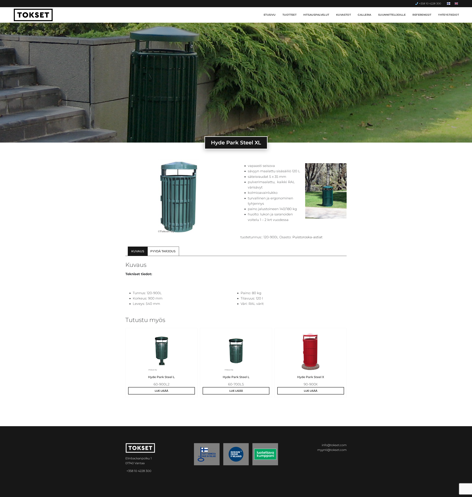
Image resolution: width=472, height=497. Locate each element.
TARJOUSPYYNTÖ (412, 491)
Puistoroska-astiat (307, 237)
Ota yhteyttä (446, 491)
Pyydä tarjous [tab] (163, 251)
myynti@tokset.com (332, 450)
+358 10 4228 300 (430, 3)
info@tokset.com (334, 445)
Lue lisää (161, 390)
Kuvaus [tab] (137, 251)
